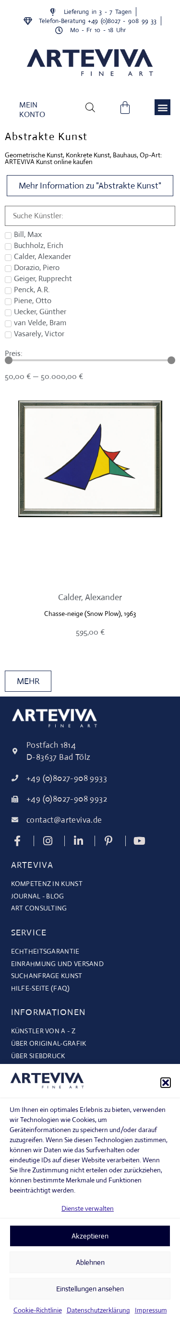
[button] (165, 1082)
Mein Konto (32, 109)
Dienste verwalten (87, 1208)
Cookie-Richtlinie (37, 1310)
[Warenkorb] (125, 107)
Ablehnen (90, 1262)
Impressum (151, 1310)
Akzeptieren (90, 1235)
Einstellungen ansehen (90, 1288)
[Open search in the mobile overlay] (90, 107)
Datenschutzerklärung (98, 1310)
